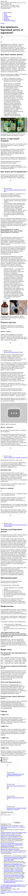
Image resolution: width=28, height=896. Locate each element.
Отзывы (6, 17)
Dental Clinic (4, 1)
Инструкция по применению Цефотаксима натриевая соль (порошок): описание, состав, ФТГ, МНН (15, 859)
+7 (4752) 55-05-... (10, 5)
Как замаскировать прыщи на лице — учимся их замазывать (14, 881)
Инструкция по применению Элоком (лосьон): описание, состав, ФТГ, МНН (14, 876)
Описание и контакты (9, 20)
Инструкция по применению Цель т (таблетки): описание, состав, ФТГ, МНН (15, 865)
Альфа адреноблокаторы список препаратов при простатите (15, 774)
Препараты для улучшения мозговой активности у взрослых (16, 808)
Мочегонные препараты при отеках (13, 352)
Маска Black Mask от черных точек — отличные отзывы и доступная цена (14, 870)
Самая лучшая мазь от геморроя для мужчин (15, 457)
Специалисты (7, 16)
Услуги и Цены (8, 12)
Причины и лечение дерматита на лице (11, 838)
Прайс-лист (7, 19)
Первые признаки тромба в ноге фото (11, 835)
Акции (5, 15)
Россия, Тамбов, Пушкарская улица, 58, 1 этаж (13, 3)
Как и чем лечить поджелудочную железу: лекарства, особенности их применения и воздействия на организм (12, 845)
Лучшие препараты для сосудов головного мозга (14, 832)
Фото (5, 13)
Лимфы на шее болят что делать (15, 797)
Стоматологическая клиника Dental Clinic (13, 885)
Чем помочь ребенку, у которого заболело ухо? (13, 851)
